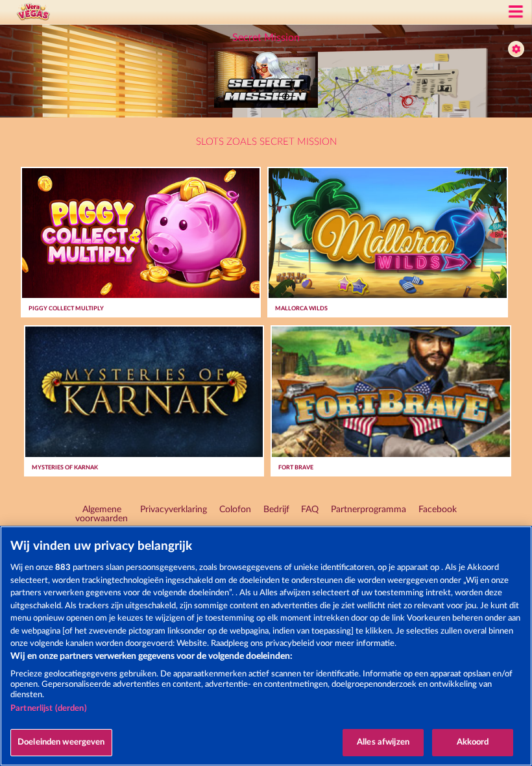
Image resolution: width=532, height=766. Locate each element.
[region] (266, 646)
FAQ (310, 509)
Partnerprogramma (368, 509)
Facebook (437, 509)
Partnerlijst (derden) (48, 708)
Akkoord (473, 742)
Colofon (235, 509)
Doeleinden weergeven (61, 742)
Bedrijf (276, 509)
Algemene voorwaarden (101, 514)
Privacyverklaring (173, 509)
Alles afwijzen (383, 742)
